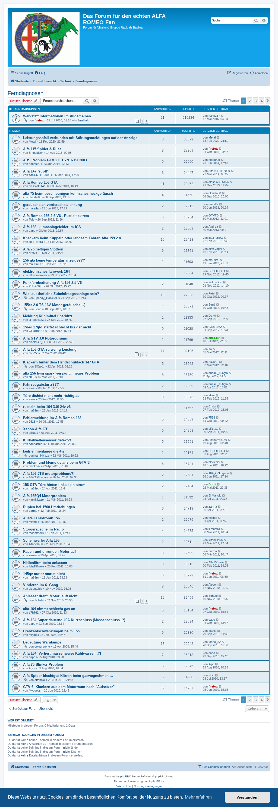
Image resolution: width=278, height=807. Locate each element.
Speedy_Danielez (46, 298)
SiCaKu (39, 366)
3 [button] (256, 100)
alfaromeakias (38, 275)
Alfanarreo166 (38, 443)
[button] (267, 101)
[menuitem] (39, 73)
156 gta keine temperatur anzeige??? (54, 260)
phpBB (124, 776)
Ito (210, 349)
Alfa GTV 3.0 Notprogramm (45, 338)
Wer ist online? (21, 720)
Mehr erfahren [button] (198, 797)
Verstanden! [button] (247, 797)
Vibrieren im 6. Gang (40, 585)
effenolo (39, 680)
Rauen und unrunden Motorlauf (49, 551)
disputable (35, 588)
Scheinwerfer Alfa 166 (41, 540)
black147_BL (37, 342)
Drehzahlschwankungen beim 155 (51, 631)
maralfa (34, 208)
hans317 (214, 115)
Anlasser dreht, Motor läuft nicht (50, 596)
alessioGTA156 (39, 186)
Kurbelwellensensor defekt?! (47, 440)
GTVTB (213, 215)
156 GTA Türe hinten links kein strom (54, 485)
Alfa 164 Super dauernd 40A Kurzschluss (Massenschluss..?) (74, 620)
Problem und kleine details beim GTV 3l (56, 462)
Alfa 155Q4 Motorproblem (44, 496)
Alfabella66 (36, 544)
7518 (32, 421)
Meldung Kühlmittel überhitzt (47, 316)
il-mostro (214, 528)
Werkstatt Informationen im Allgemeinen (57, 116)
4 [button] (262, 100)
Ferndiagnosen (25, 93)
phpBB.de (157, 781)
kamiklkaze (41, 455)
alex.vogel (215, 248)
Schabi (38, 600)
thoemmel (35, 533)
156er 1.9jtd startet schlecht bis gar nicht (57, 327)
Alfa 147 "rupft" (36, 171)
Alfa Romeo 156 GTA (40, 182)
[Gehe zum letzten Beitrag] (222, 115)
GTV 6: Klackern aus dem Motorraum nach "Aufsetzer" (69, 687)
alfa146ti (214, 338)
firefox (39, 120)
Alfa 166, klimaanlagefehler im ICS (52, 227)
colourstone (42, 646)
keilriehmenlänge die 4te (43, 451)
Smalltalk (83, 120)
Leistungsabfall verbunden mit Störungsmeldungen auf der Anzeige (80, 138)
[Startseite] (46, 37)
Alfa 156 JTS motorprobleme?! (48, 474)
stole (32, 388)
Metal (32, 141)
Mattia (212, 630)
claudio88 (35, 197)
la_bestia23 (36, 319)
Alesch (212, 584)
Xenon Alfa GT (35, 429)
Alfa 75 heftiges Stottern (43, 249)
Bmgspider (36, 152)
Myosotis (35, 690)
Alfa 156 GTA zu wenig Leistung (50, 349)
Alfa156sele (36, 566)
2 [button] (250, 100)
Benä (37, 309)
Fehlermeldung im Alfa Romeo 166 (52, 418)
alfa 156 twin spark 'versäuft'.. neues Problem (61, 373)
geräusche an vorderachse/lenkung (52, 205)
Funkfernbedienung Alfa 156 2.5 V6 (52, 283)
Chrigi (212, 406)
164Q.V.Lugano (39, 477)
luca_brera (36, 241)
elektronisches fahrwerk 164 (46, 271)
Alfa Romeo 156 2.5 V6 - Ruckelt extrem (56, 216)
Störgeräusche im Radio (43, 529)
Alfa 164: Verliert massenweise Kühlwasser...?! (62, 653)
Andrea (213, 226)
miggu (33, 634)
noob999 (34, 163)
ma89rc (34, 264)
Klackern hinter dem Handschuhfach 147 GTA (61, 362)
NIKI (31, 377)
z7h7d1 (34, 612)
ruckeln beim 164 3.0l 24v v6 (47, 407)
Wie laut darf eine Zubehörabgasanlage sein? (61, 294)
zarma (33, 510)
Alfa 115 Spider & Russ (42, 149)
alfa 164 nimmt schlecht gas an (49, 609)
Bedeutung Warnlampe (42, 642)
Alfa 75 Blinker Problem (43, 664)
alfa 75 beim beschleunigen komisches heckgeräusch (68, 193)
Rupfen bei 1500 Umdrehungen (49, 507)
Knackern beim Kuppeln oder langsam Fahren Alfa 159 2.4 (72, 238)
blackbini (34, 466)
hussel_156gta (218, 373)
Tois (31, 219)
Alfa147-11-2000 (39, 175)
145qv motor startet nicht (44, 574)
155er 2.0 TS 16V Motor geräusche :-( (54, 305)
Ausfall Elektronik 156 (41, 518)
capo (32, 230)
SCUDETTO (216, 271)
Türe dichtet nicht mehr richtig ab (51, 396)
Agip (31, 668)
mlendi (33, 521)
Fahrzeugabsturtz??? (41, 384)
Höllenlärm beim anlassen (45, 563)
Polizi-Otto (35, 286)
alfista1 (33, 432)
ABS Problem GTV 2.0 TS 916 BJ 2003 (55, 160)
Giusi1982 (35, 330)
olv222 (33, 353)
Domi (212, 315)
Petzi (211, 293)
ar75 (32, 253)
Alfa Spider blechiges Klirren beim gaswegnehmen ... (68, 676)
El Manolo (214, 495)
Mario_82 (214, 641)
